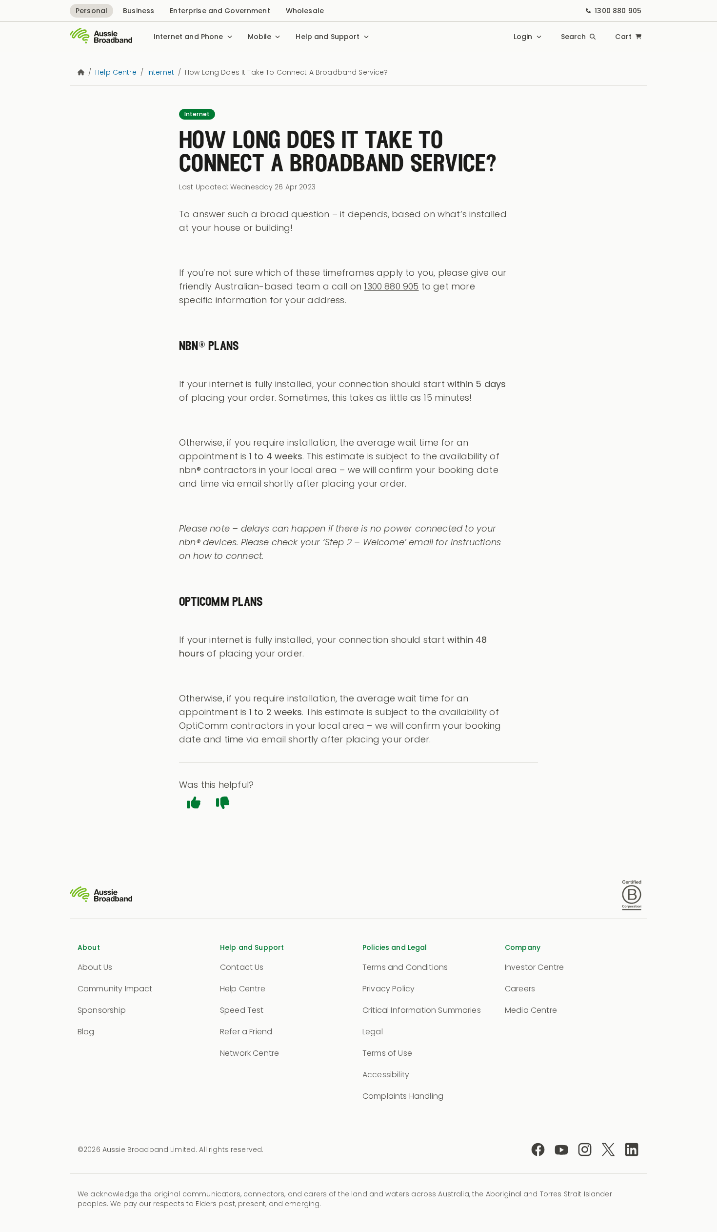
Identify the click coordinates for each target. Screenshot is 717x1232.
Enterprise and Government (220, 11)
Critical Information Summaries (421, 1010)
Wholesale (305, 11)
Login (523, 36)
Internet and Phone (188, 36)
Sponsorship (102, 1010)
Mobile (260, 36)
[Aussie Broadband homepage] (101, 36)
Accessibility (385, 1074)
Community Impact (115, 988)
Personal (91, 11)
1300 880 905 (618, 11)
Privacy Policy (388, 988)
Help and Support (327, 36)
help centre (116, 72)
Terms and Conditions (405, 967)
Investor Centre (534, 967)
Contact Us (242, 967)
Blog (86, 1031)
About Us (95, 967)
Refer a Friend (246, 1031)
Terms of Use (387, 1053)
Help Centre (242, 988)
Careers (520, 988)
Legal (372, 1031)
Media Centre (531, 1010)
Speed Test (242, 1010)
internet (160, 72)
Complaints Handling (402, 1096)
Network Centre (249, 1053)
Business (138, 11)
